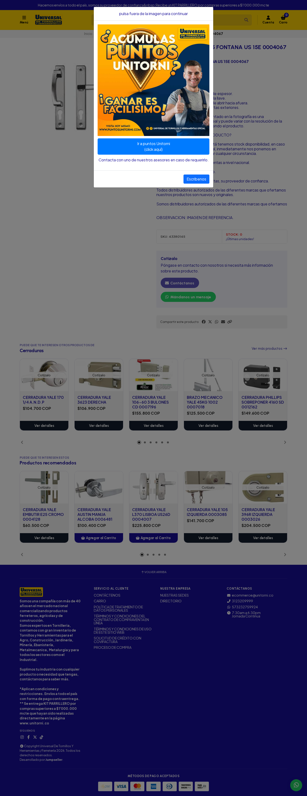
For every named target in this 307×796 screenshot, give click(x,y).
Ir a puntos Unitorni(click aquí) (153, 146)
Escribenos (196, 178)
